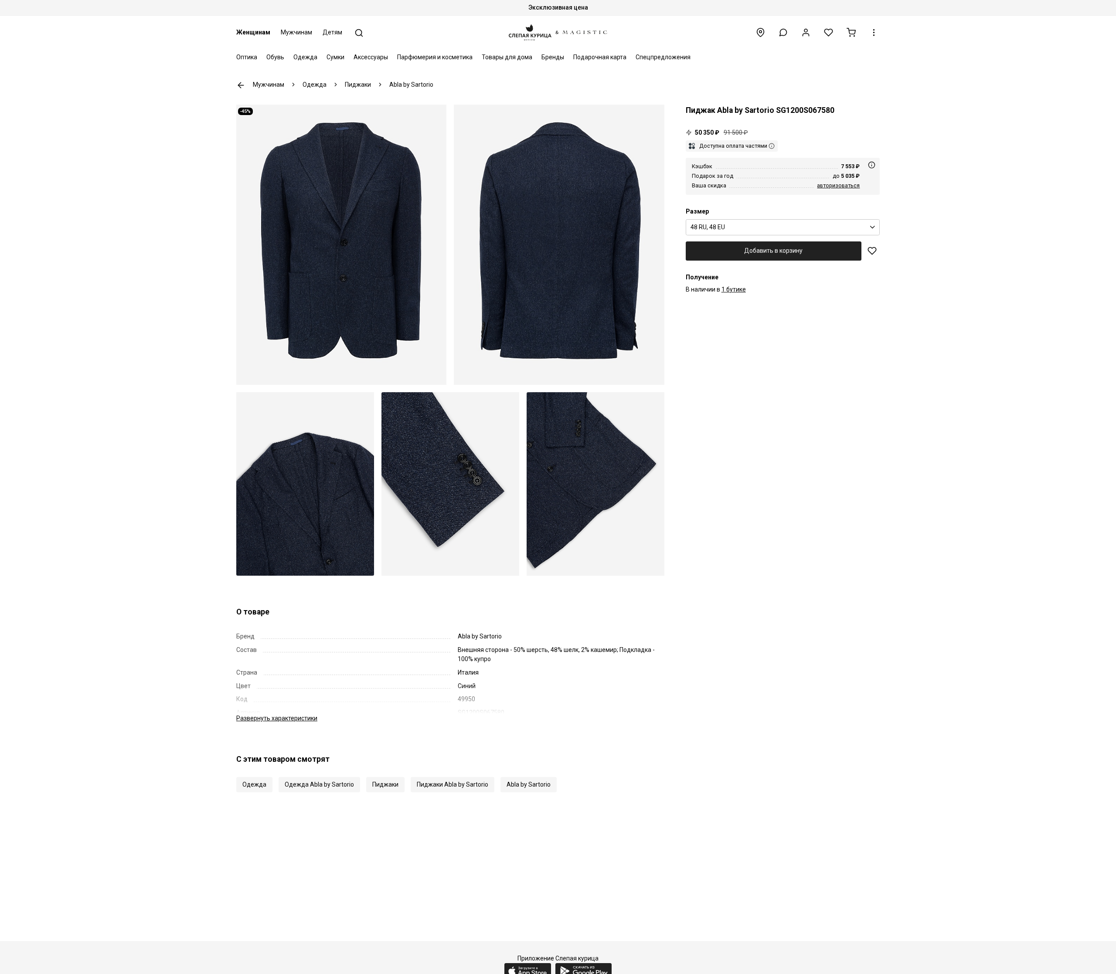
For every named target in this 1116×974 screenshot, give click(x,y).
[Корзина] (851, 32)
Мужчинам (296, 32)
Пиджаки (385, 784)
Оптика (246, 57)
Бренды (552, 57)
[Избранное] (828, 32)
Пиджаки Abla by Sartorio (452, 784)
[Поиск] (359, 33)
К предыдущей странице (240, 85)
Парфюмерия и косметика (435, 57)
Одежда (305, 57)
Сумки (335, 57)
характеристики (276, 718)
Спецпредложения (663, 57)
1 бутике (733, 289)
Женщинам (253, 32)
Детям (332, 32)
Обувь (275, 57)
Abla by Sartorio (529, 784)
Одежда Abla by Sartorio (319, 784)
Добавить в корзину (773, 250)
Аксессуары (371, 57)
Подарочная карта (599, 57)
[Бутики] (760, 32)
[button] (783, 32)
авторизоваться (838, 185)
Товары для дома (507, 57)
